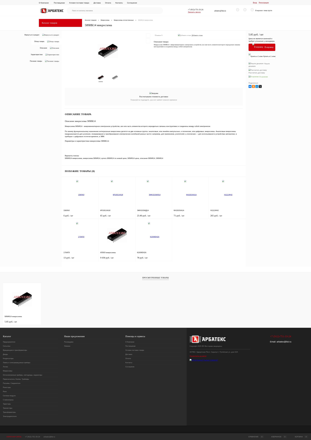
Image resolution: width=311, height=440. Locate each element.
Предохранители (9, 342)
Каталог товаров (49, 23)
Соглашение (132, 3)
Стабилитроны (8, 400)
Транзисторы (7, 408)
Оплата (108, 3)
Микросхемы (7, 371)
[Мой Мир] (256, 86)
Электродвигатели (10, 416)
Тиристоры (7, 404)
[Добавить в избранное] (148, 35)
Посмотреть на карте (198, 356)
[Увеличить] (107, 51)
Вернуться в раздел (32, 35)
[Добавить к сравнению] (148, 41)
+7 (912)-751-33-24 (32, 437)
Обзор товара (39, 41)
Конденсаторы (8, 358)
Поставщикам (59, 3)
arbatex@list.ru (284, 342)
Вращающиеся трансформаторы (15, 350)
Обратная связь (14, 437)
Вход (255, 3)
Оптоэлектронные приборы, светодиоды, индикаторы (22, 375)
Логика (5, 367)
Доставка (97, 3)
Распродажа (68, 342)
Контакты (119, 3)
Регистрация (264, 3)
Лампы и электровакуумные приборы (16, 363)
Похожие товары (36, 61)
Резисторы (7, 387)
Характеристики (37, 55)
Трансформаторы (9, 412)
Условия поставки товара (79, 3)
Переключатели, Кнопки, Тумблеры (16, 379)
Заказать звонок (194, 12)
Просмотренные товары (155, 278)
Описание (43, 48)
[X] (260, 86)
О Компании (44, 3)
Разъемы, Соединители (11, 383)
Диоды (5, 354)
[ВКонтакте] (250, 86)
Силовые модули (9, 396)
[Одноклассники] (253, 86)
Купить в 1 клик (269, 56)
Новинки (67, 346)
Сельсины (6, 346)
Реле (5, 391)
